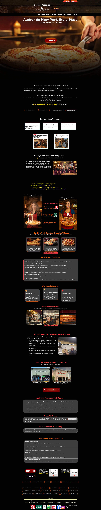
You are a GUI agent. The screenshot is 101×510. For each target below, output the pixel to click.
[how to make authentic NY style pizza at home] (46, 104)
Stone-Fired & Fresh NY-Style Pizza (42, 9)
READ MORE (28, 421)
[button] (40, 227)
